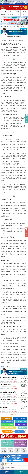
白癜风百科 (20, 26)
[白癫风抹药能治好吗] (24, 387)
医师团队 (17, 11)
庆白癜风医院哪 (9, 427)
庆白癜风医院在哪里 (22, 427)
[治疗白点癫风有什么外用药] (24, 394)
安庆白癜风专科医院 (8, 26)
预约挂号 (10, 14)
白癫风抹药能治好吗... (6, 384)
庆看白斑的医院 (21, 424)
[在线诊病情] (14, 31)
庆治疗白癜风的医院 (8, 421)
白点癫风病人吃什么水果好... (8, 399)
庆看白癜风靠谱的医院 (7, 424)
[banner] (14, 20)
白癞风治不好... (4, 407)
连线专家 (7, 472)
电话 (19, 431)
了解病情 (7, 431)
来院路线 (23, 14)
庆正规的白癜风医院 (21, 421)
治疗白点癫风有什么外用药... (8, 392)
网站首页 (3, 11)
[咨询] (10, 2)
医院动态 (3, 14)
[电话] (24, 2)
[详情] (15, 381)
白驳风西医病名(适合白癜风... (8, 377)
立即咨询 (22, 471)
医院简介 (10, 11)
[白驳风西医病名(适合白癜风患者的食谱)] (24, 379)
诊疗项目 (23, 11)
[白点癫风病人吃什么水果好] (24, 402)
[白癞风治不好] (24, 409)
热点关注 (17, 14)
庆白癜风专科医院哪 (20, 418)
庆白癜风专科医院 (6, 418)
